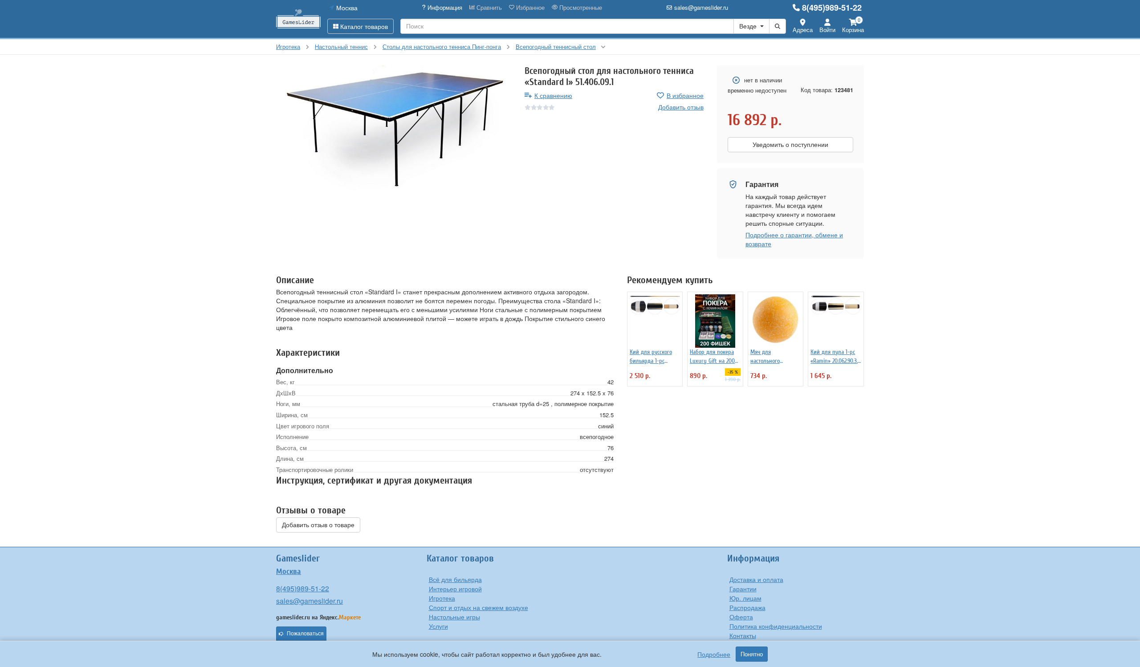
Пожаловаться (305, 633)
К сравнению (553, 95)
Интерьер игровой (455, 588)
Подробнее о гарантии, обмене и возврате (794, 239)
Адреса (803, 29)
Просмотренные (580, 8)
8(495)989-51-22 (832, 7)
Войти (827, 29)
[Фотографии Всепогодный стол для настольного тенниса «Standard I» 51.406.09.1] (393, 129)
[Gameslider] (298, 18)
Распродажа (747, 607)
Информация (444, 8)
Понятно (752, 654)
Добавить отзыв (681, 106)
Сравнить (488, 8)
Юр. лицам (745, 598)
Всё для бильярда (455, 579)
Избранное (529, 8)
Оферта (741, 616)
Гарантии (743, 588)
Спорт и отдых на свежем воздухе (478, 607)
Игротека (442, 598)
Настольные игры (454, 616)
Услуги (438, 626)
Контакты (742, 635)
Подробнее (713, 654)
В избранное (685, 95)
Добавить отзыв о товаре (318, 525)
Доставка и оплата (756, 579)
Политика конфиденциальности (775, 626)
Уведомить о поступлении (790, 144)
